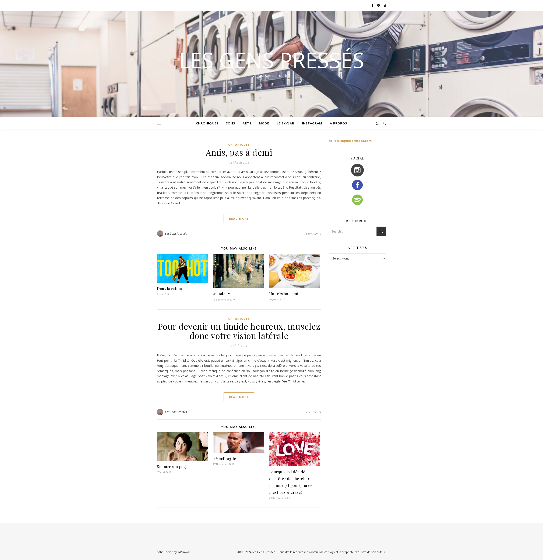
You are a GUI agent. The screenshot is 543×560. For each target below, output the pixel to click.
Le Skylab (285, 123)
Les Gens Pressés (271, 60)
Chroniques (239, 145)
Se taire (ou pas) (172, 466)
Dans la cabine (170, 288)
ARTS (247, 123)
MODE (264, 123)
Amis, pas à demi (239, 152)
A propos (338, 123)
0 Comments (312, 233)
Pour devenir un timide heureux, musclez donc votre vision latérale (239, 330)
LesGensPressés (176, 233)
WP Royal (184, 552)
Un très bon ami (283, 293)
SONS (230, 123)
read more (239, 218)
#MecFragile (224, 458)
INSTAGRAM (312, 123)
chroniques (207, 123)
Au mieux (221, 293)
